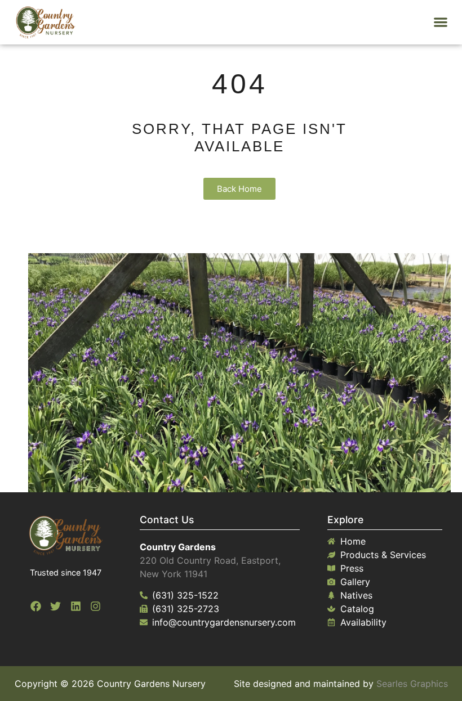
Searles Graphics (412, 683)
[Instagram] (95, 606)
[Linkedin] (75, 606)
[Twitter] (55, 606)
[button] (440, 22)
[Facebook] (35, 606)
